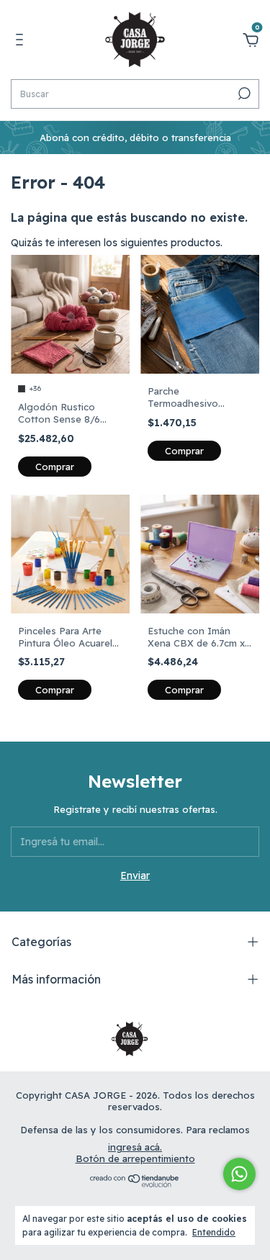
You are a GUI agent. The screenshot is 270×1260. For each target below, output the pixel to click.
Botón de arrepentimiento (135, 1158)
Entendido (213, 1232)
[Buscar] (243, 93)
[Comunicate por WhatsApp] (239, 1174)
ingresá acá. (135, 1147)
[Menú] (22, 41)
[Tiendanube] (135, 1183)
